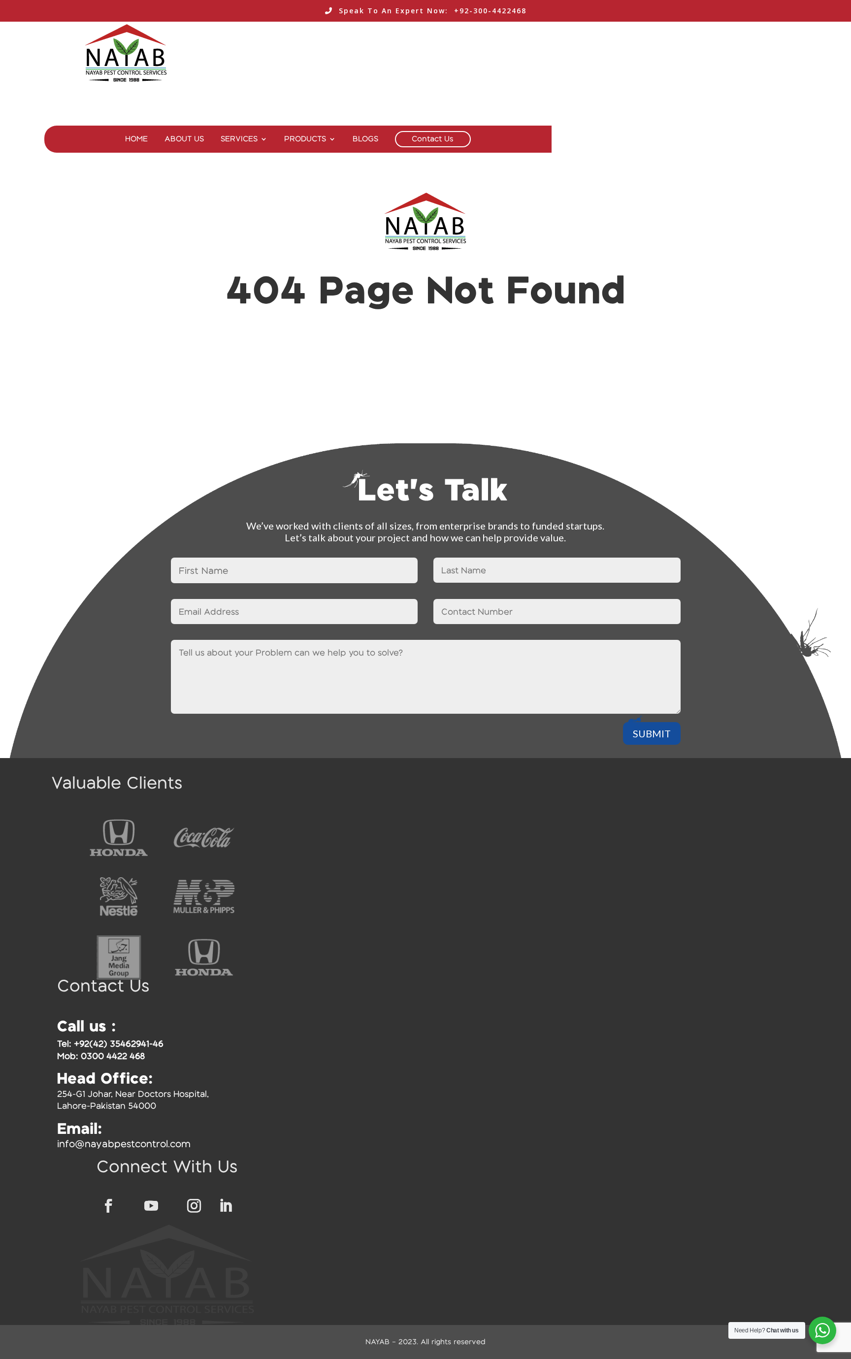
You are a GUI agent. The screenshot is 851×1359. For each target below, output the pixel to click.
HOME (136, 139)
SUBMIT (652, 733)
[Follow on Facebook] (108, 1206)
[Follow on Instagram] (194, 1206)
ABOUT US (184, 139)
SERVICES (239, 139)
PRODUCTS (305, 139)
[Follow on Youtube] (151, 1206)
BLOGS (365, 139)
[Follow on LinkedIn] (225, 1206)
